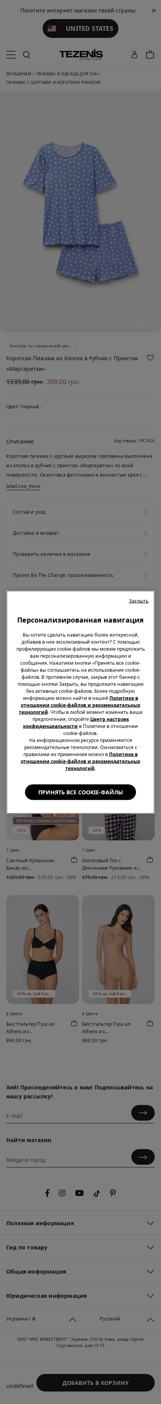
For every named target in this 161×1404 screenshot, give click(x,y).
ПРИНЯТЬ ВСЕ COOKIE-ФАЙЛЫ (80, 791)
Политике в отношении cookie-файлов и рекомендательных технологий (80, 704)
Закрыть (138, 600)
